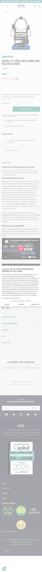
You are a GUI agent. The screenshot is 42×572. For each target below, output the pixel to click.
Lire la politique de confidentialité (11, 298)
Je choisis (21, 304)
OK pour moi (35, 304)
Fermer (7, 304)
